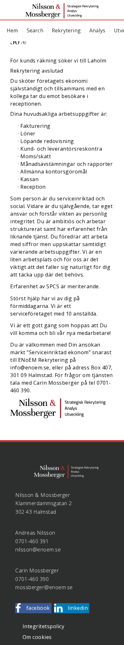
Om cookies (37, 637)
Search (35, 30)
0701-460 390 (32, 579)
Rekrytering (66, 30)
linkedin (78, 607)
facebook (38, 607)
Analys (97, 30)
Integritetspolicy (44, 626)
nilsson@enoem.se (38, 549)
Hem (12, 30)
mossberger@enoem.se (44, 587)
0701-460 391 (32, 541)
